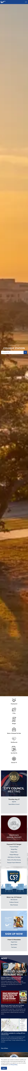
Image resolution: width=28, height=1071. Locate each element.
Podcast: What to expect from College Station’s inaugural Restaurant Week (12, 978)
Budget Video (14, 852)
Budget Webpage (14, 854)
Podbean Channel (14, 902)
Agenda (14, 801)
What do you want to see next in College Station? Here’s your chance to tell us (12, 1006)
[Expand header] (26, 2)
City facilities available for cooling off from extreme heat (13, 1033)
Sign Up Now (14, 944)
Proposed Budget (14, 846)
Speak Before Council (14, 804)
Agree (4, 1068)
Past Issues (14, 947)
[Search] (25, 352)
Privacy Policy (14, 1064)
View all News (4, 1048)
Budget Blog (14, 849)
